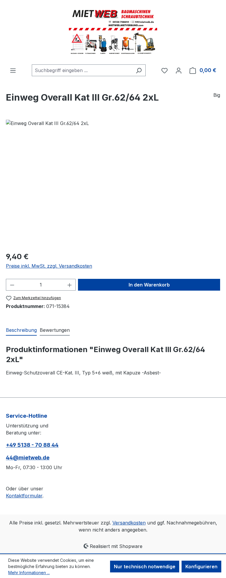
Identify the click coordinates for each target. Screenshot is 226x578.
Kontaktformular (24, 496)
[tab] (21, 330)
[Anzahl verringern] (12, 285)
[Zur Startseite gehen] (113, 32)
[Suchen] (139, 70)
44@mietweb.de (27, 457)
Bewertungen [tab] (55, 330)
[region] (113, 183)
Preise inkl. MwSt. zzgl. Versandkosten (49, 266)
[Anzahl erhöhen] (70, 285)
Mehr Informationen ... (29, 572)
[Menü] (13, 70)
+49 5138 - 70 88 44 (32, 445)
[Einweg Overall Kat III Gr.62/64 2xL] (113, 183)
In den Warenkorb (149, 285)
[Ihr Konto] (179, 70)
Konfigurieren (201, 566)
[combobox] (82, 70)
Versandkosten (129, 523)
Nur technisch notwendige (144, 566)
